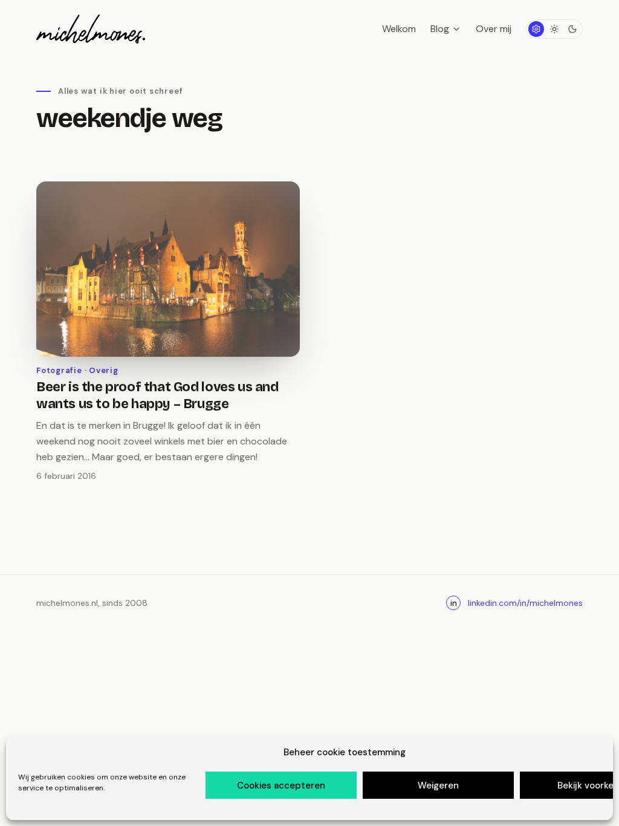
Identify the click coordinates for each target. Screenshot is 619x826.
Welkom (399, 28)
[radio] (536, 29)
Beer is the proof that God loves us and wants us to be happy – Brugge (157, 395)
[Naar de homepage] (90, 29)
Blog (439, 29)
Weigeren (438, 785)
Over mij (493, 28)
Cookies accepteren (281, 785)
